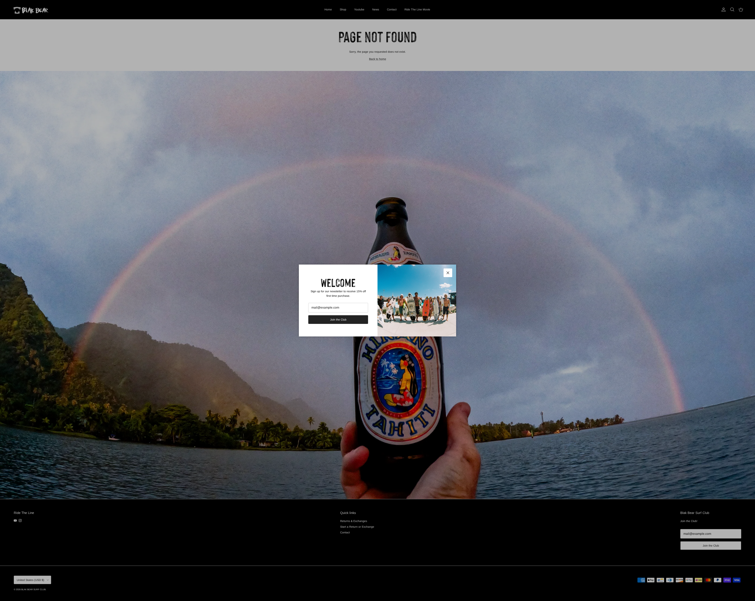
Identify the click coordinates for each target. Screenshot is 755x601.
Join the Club (338, 319)
